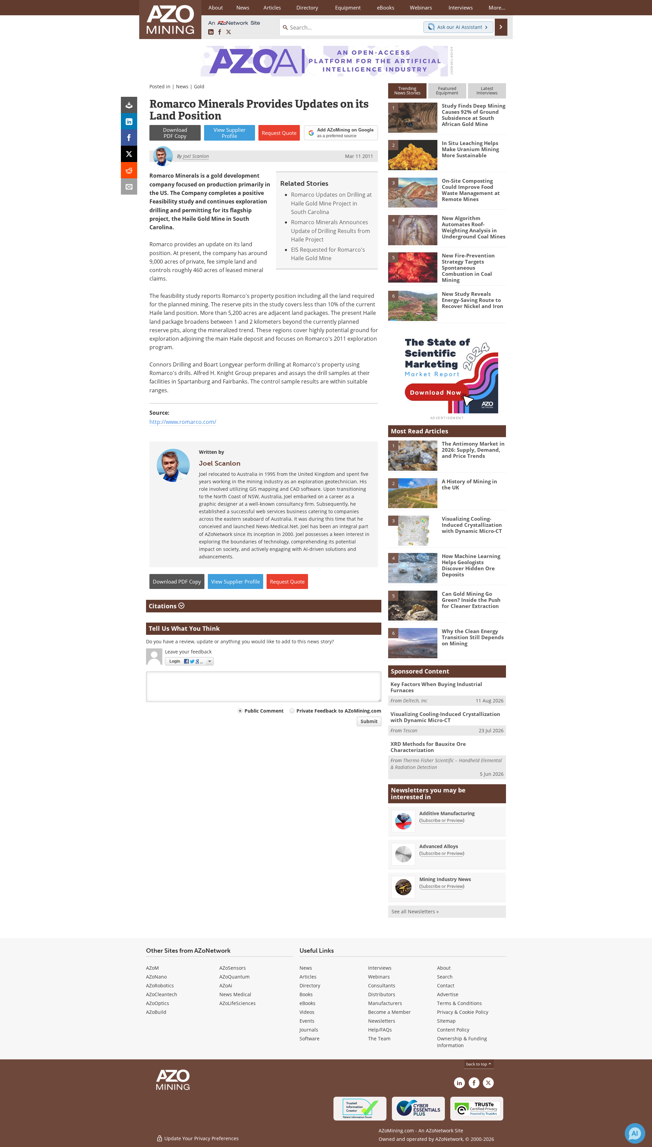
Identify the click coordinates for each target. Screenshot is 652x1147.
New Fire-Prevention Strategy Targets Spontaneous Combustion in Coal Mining (468, 267)
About (444, 968)
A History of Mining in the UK (469, 484)
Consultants (381, 985)
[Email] (129, 186)
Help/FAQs (380, 1029)
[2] (412, 154)
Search (445, 976)
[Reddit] (129, 170)
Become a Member (389, 1012)
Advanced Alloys (438, 846)
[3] (412, 192)
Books (306, 994)
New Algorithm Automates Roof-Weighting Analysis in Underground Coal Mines (473, 227)
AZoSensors (232, 968)
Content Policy (453, 1029)
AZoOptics (157, 1003)
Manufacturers (385, 1003)
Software (310, 1038)
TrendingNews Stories (407, 90)
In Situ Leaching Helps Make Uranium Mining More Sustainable (470, 149)
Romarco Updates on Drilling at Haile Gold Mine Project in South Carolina (331, 203)
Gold (199, 86)
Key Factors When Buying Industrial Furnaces (436, 687)
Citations (163, 606)
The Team (379, 1038)
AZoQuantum (234, 976)
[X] (129, 154)
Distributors (381, 994)
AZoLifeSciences (237, 1003)
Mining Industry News (445, 879)
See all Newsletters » (415, 911)
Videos (307, 1012)
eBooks (307, 1003)
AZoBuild (156, 1012)
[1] (412, 117)
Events (307, 1021)
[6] (412, 305)
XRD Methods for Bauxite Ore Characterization (428, 746)
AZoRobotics (160, 985)
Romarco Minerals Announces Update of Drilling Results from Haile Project (330, 230)
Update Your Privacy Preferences (201, 1138)
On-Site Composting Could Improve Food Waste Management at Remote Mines (471, 189)
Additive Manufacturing (447, 813)
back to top (477, 1064)
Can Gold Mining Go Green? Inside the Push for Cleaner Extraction (471, 599)
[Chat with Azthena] (635, 1133)
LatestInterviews (486, 90)
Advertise (447, 994)
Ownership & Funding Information (462, 1042)
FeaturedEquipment (447, 90)
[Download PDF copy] (129, 105)
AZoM (152, 968)
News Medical (235, 994)
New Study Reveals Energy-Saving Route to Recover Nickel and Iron (472, 299)
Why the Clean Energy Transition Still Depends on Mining (473, 637)
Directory (307, 7)
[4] (412, 230)
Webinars (379, 976)
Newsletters (381, 1021)
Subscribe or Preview (442, 820)
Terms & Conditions (459, 1003)
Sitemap (446, 1021)
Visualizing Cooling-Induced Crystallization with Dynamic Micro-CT (472, 524)
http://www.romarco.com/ (182, 422)
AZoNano (156, 976)
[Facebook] (129, 137)
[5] (412, 267)
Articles (308, 976)
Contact (445, 985)
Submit (369, 721)
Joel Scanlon (219, 463)
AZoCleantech (161, 994)
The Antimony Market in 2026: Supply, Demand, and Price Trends (473, 449)
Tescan (410, 730)
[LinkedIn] (129, 121)
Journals (309, 1029)
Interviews (380, 968)
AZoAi (225, 985)
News (182, 86)
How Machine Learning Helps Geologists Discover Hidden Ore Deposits (471, 565)
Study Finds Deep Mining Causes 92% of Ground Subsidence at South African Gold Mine (473, 114)
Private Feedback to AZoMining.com (338, 710)
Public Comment (264, 710)
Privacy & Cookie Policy (462, 1012)
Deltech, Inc (415, 700)
